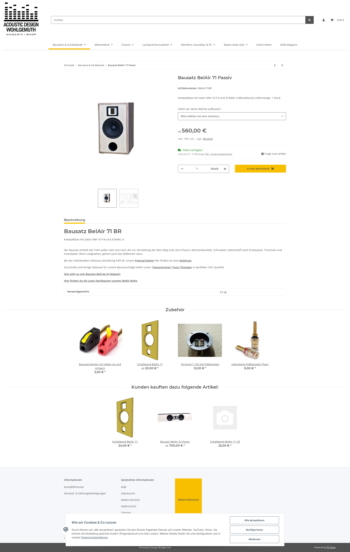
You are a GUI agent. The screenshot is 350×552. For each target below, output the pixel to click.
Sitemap (126, 512)
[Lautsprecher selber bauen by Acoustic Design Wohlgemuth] (21, 20)
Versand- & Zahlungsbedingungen (85, 493)
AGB (123, 487)
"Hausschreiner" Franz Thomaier (172, 267)
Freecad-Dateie (144, 260)
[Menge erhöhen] (225, 169)
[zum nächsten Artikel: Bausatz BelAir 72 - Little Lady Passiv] (282, 65)
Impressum (128, 493)
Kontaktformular (74, 487)
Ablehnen (254, 539)
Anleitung (185, 260)
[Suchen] (309, 20)
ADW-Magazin (288, 44)
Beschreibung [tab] (74, 220)
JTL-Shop (331, 547)
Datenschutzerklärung (94, 537)
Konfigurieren (254, 529)
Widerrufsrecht (130, 500)
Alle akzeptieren (254, 520)
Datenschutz (128, 506)
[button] (324, 20)
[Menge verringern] (182, 169)
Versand (208, 139)
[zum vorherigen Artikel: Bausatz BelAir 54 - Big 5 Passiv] (275, 65)
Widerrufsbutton (188, 499)
